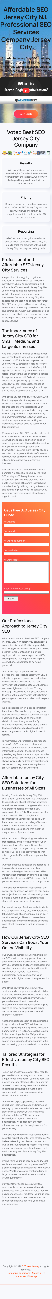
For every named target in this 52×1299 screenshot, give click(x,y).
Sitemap (32, 1276)
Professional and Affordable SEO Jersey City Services (23, 265)
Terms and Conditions (18, 1273)
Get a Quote (26, 113)
